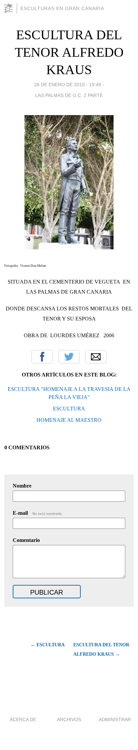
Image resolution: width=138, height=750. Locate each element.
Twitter (69, 356)
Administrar (115, 719)
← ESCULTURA (47, 644)
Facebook (42, 356)
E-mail (38, 513)
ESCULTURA (69, 408)
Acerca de (23, 719)
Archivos (69, 719)
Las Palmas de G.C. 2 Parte (69, 95)
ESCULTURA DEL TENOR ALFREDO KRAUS (69, 52)
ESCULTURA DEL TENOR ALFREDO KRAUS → (101, 649)
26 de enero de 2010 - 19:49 (67, 84)
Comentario (26, 540)
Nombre (22, 486)
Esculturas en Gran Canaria (62, 8)
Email (96, 356)
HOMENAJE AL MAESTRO (69, 420)
